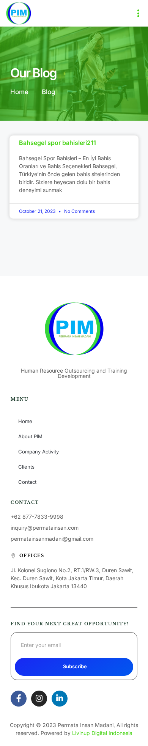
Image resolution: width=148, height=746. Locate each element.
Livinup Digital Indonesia (102, 733)
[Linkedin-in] (60, 699)
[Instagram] (39, 699)
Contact (27, 482)
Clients (26, 467)
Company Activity (38, 452)
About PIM (30, 436)
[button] (138, 13)
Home (25, 421)
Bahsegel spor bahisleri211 (57, 142)
